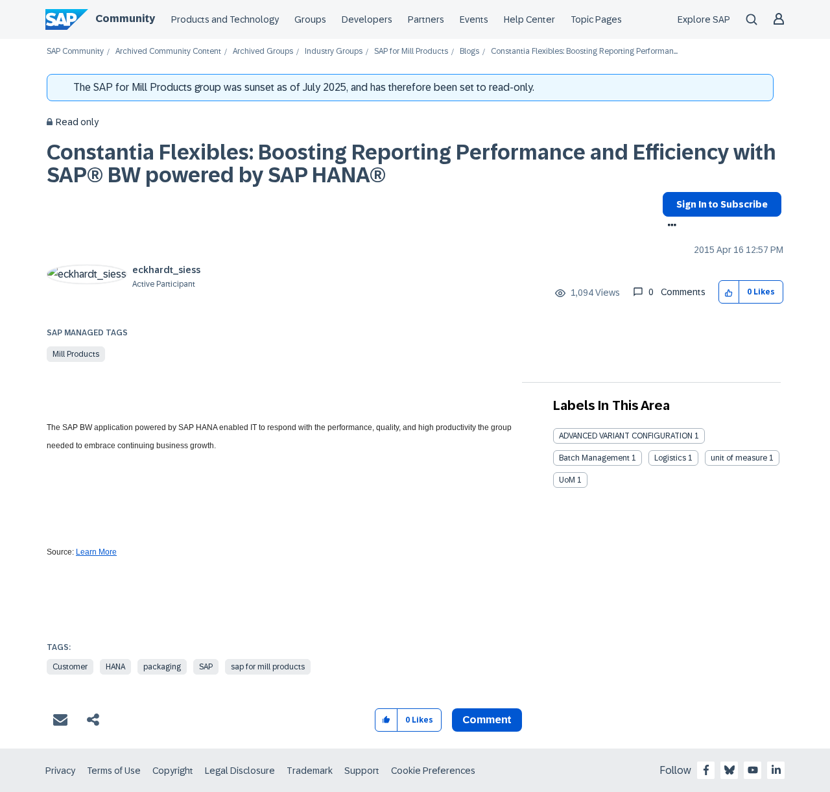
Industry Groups (333, 51)
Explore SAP (704, 19)
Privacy (60, 770)
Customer (70, 666)
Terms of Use (114, 770)
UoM (567, 480)
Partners (426, 19)
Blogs (469, 51)
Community (125, 18)
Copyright (172, 770)
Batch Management (594, 457)
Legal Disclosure (240, 770)
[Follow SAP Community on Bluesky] (729, 770)
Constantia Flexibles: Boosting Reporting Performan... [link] (584, 51)
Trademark (310, 770)
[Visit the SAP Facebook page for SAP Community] (706, 770)
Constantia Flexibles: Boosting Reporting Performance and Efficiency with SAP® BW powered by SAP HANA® (411, 164)
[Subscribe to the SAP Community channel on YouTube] (753, 770)
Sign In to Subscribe (722, 204)
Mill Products (76, 354)
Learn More (96, 552)
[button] (729, 292)
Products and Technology (225, 19)
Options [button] (669, 226)
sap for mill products (268, 666)
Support (361, 770)
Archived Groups (263, 51)
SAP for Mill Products (411, 51)
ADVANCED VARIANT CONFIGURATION (626, 435)
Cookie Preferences (433, 770)
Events (474, 19)
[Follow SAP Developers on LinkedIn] (776, 770)
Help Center (529, 19)
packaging (162, 666)
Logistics (670, 457)
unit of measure (739, 457)
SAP (206, 666)
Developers (367, 19)
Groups (310, 19)
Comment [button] (487, 719)
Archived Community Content (168, 51)
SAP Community (75, 51)
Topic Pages (596, 19)
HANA (115, 666)
